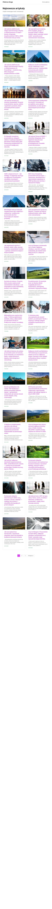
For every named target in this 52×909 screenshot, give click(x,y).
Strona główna (45, 2)
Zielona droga (8, 2)
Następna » (31, 555)
